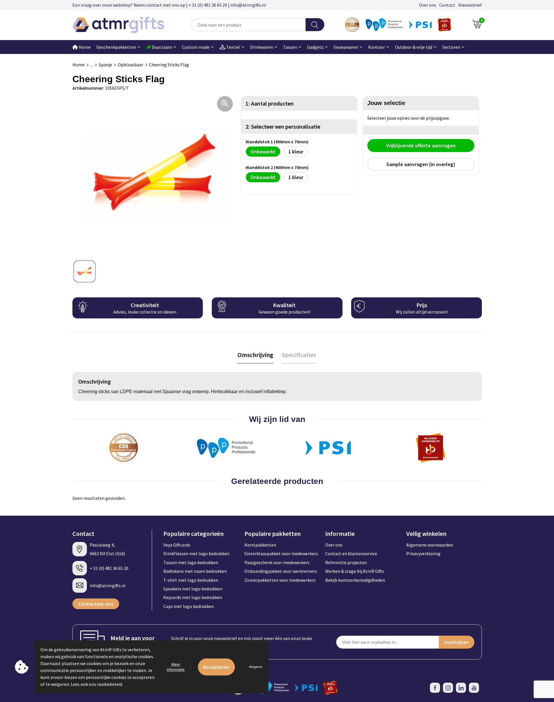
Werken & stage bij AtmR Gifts (354, 571)
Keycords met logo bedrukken (192, 597)
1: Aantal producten (270, 103)
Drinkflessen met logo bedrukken (196, 553)
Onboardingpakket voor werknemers (280, 571)
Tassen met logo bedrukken (190, 562)
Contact (447, 5)
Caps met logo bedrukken (188, 606)
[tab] (255, 354)
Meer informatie (176, 667)
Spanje (105, 64)
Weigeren (256, 667)
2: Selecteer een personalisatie (283, 126)
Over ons (427, 5)
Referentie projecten (346, 562)
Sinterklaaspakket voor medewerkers (281, 553)
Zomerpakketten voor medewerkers (280, 580)
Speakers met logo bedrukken (192, 589)
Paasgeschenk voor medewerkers (277, 562)
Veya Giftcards (176, 545)
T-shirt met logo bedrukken (190, 580)
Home (84, 47)
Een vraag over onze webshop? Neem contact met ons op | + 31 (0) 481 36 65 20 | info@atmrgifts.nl (169, 5)
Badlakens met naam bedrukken (195, 571)
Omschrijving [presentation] (255, 355)
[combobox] (248, 24)
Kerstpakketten (260, 545)
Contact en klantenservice (351, 553)
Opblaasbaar (130, 64)
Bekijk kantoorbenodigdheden (355, 580)
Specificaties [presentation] (299, 355)
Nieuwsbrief (470, 5)
